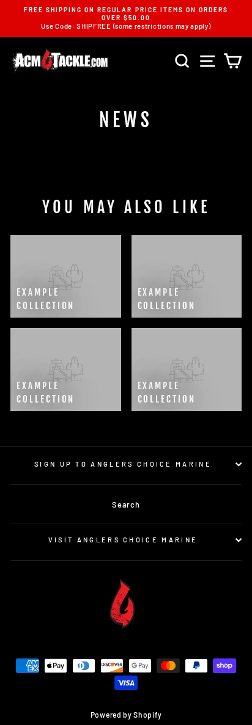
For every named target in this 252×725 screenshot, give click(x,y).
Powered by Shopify (126, 714)
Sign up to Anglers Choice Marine (123, 464)
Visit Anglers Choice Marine (123, 540)
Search (125, 504)
